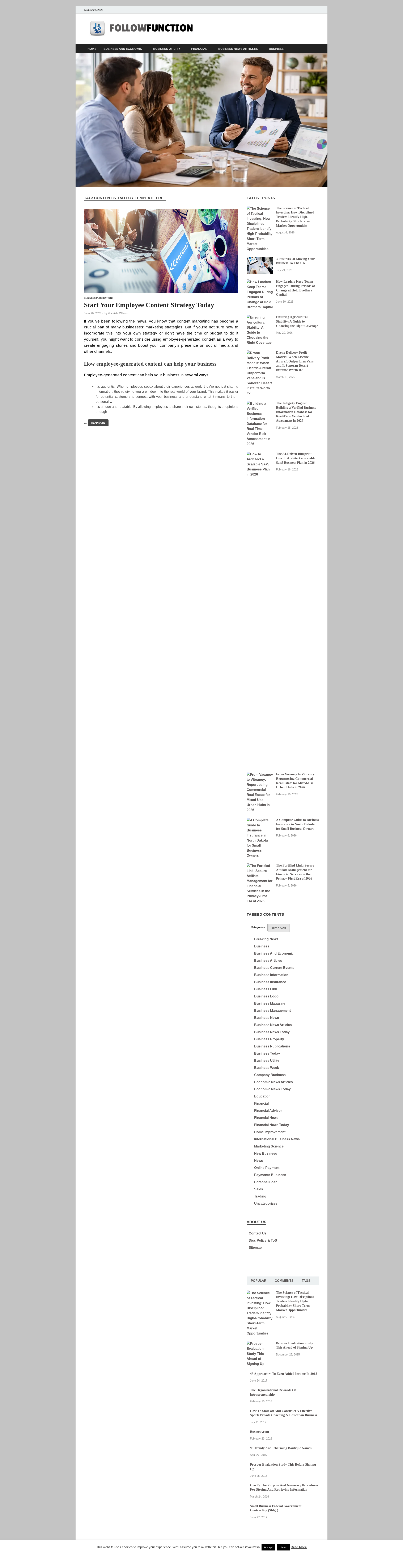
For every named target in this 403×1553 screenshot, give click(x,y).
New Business (265, 1153)
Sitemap (255, 1247)
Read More (96, 421)
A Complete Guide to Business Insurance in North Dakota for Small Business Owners (297, 824)
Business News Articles (238, 48)
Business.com (259, 1431)
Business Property (269, 1039)
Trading (260, 1196)
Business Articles (268, 960)
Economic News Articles (273, 1082)
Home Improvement (269, 1132)
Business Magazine (269, 1003)
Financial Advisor (268, 1110)
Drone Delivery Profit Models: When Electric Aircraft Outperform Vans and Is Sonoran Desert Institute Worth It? (295, 361)
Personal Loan (265, 1182)
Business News (266, 1018)
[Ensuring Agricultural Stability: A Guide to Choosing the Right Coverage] (260, 317)
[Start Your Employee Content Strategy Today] (161, 251)
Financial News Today (271, 1125)
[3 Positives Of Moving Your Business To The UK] (260, 259)
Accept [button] (268, 1547)
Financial (199, 48)
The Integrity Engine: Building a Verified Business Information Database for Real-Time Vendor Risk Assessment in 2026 (296, 411)
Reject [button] (283, 1547)
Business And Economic (122, 48)
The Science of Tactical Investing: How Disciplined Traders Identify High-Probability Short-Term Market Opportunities (295, 216)
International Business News (277, 1139)
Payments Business (270, 1175)
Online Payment (266, 1168)
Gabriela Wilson (117, 313)
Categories (258, 927)
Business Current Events (274, 967)
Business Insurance (270, 982)
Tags (306, 1280)
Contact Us (258, 1233)
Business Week (266, 1068)
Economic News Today (272, 1089)
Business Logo (266, 996)
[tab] (258, 927)
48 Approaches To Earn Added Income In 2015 (283, 1373)
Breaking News (266, 939)
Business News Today (272, 1032)
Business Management (272, 1010)
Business (276, 48)
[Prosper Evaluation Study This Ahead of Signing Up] (260, 1343)
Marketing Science (269, 1146)
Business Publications (98, 298)
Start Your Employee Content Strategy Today (149, 305)
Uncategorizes (265, 1203)
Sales (258, 1189)
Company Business (270, 1075)
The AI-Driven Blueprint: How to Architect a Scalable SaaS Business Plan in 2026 (295, 458)
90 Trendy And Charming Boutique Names (280, 1448)
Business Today (267, 1053)
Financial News (266, 1118)
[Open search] (317, 49)
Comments (284, 1280)
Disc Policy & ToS (263, 1240)
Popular (258, 1280)
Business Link (265, 989)
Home (92, 48)
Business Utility (166, 48)
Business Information (271, 975)
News (258, 1160)
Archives (279, 928)
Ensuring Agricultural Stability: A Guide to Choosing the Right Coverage (297, 321)
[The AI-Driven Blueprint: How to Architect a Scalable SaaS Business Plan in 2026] (260, 454)
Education (262, 1096)
